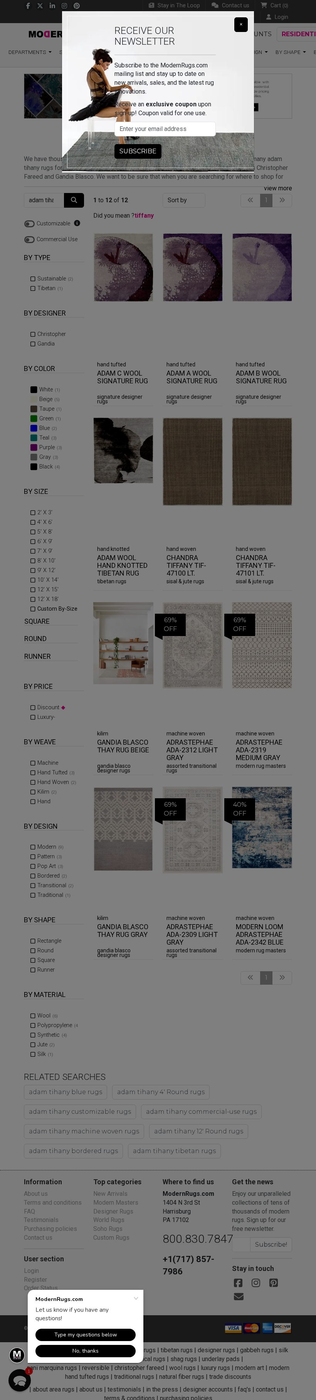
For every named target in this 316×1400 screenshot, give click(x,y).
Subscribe (137, 151)
